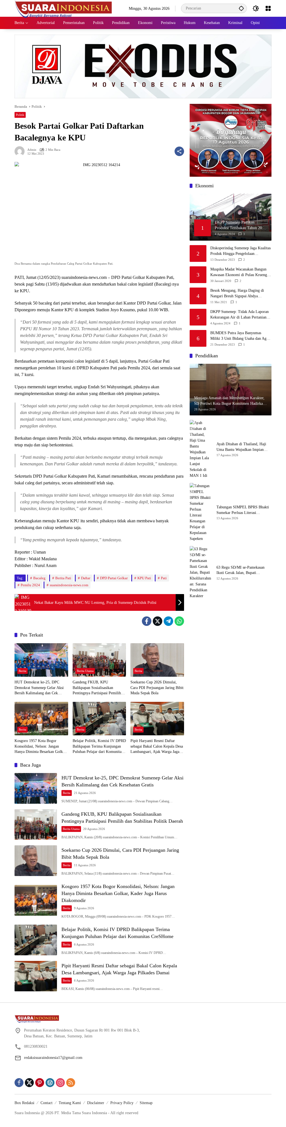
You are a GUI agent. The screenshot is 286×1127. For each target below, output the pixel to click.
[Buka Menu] (268, 8)
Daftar (85, 578)
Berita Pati (63, 578)
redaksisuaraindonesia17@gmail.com (53, 1058)
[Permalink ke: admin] (21, 151)
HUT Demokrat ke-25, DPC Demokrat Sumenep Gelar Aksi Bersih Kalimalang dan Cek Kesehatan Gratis (39, 688)
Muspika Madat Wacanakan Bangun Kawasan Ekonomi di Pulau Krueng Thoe (238, 272)
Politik (20, 114)
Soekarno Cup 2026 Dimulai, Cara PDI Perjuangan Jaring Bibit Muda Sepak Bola (156, 687)
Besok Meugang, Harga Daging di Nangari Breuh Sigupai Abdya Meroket (237, 293)
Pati (164, 578)
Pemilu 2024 (30, 585)
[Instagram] (60, 1082)
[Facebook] (146, 621)
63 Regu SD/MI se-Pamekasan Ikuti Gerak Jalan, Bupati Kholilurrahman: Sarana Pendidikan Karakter (240, 570)
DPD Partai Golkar (114, 578)
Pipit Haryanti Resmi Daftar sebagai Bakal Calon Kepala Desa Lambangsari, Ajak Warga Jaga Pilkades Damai (156, 747)
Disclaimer (95, 1103)
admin (31, 149)
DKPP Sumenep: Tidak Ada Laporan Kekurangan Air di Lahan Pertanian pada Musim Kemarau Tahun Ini (239, 315)
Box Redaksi (24, 1103)
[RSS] (70, 1082)
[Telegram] (168, 621)
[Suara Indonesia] (63, 8)
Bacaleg (39, 578)
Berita (22, 671)
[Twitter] (157, 621)
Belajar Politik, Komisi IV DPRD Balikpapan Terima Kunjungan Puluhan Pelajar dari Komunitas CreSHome (99, 747)
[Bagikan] (179, 151)
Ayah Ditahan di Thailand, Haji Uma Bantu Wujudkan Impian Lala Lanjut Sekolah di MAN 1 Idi (243, 447)
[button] (241, 8)
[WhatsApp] (179, 621)
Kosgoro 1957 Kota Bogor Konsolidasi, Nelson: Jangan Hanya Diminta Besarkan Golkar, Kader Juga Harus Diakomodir (41, 747)
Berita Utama (85, 671)
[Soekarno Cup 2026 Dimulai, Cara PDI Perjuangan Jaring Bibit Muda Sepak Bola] (157, 660)
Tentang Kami (70, 1103)
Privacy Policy (122, 1103)
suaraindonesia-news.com (69, 585)
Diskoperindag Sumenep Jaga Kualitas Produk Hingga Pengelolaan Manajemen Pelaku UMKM (240, 251)
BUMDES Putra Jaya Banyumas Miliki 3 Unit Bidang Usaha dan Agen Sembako (240, 336)
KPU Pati (144, 578)
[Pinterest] (39, 1082)
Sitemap (146, 1103)
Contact (46, 1103)
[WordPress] (50, 1082)
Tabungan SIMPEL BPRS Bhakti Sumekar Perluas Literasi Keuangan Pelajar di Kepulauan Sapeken (242, 510)
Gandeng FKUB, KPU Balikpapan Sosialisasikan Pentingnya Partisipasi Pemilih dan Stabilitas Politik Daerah (97, 688)
